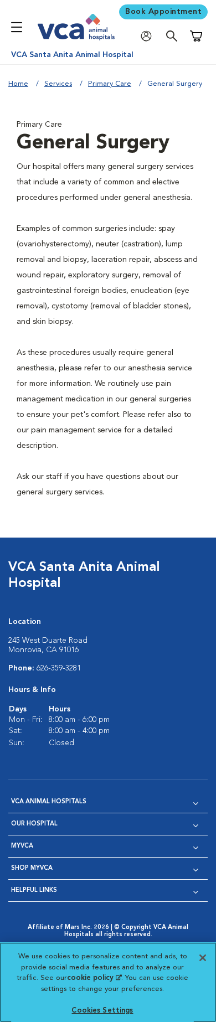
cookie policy (94, 978)
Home (18, 83)
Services (58, 83)
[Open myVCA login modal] (149, 36)
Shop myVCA (32, 868)
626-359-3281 (59, 668)
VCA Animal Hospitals (48, 802)
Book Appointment (163, 12)
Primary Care (109, 83)
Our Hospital (34, 824)
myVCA (22, 846)
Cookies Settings (102, 1010)
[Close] (203, 958)
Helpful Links (34, 890)
